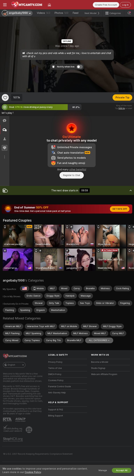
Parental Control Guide (59, 386)
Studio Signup (98, 368)
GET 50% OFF (119, 209)
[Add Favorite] (5, 97)
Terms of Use (55, 368)
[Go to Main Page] (27, 4)
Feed (75, 13)
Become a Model (99, 362)
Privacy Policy (55, 362)
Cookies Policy (56, 380)
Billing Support (55, 415)
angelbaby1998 (14, 280)
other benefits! (77, 169)
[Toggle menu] (5, 4)
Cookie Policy (33, 472)
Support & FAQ (55, 409)
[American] (24, 288)
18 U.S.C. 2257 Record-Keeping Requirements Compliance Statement (38, 454)
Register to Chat (71, 175)
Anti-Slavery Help (57, 392)
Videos (43, 13)
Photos (61, 13)
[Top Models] (49, 4)
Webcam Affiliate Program (104, 374)
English (11, 365)
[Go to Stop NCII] (13, 439)
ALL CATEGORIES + (99, 340)
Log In (125, 4)
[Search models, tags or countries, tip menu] (129, 13)
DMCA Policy (54, 374)
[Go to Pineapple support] (29, 429)
